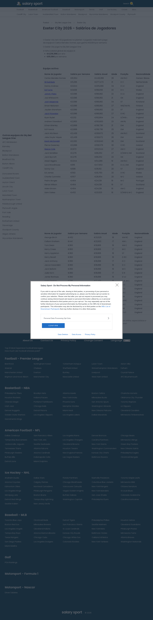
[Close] (118, 285)
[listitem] (76, 318)
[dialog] (76, 310)
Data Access (76, 334)
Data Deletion (63, 334)
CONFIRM (53, 325)
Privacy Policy (90, 334)
